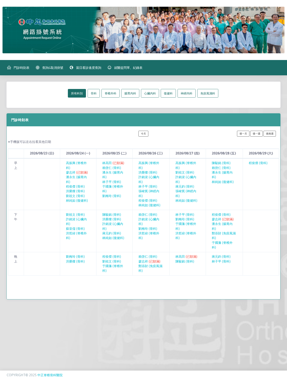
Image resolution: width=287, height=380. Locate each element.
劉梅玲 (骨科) (111, 196)
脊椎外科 (110, 93)
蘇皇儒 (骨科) (75, 228)
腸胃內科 (130, 93)
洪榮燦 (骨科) (75, 191)
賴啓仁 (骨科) (111, 168)
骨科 (94, 93)
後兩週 (270, 133)
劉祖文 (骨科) (75, 196)
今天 (143, 133)
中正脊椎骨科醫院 (50, 375)
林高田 (113, 163)
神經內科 (186, 93)
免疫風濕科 (207, 93)
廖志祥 (77, 172)
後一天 (243, 133)
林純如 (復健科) (77, 200)
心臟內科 (150, 93)
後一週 (256, 133)
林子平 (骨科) (111, 182)
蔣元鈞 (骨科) (184, 186)
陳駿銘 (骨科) (221, 163)
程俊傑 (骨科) (75, 186)
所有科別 (77, 93)
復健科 (168, 93)
